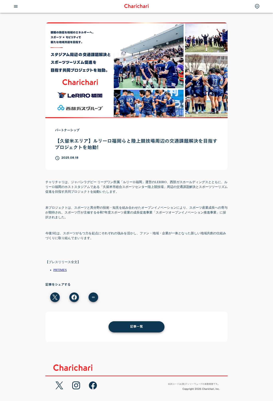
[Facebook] (93, 385)
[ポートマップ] (257, 6)
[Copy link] (93, 297)
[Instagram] (76, 385)
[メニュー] (16, 6)
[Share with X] (55, 297)
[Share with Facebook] (74, 297)
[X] (59, 385)
